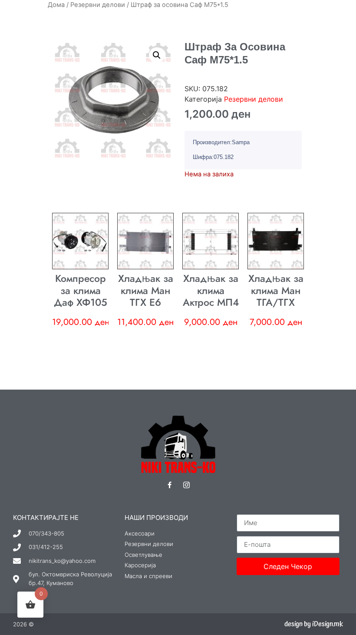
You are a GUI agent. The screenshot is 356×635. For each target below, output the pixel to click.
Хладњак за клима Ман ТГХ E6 (145, 290)
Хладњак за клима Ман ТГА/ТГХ (275, 290)
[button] (157, 55)
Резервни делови (97, 5)
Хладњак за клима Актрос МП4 (211, 290)
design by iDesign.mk (313, 624)
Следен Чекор (288, 566)
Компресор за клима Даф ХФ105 (80, 290)
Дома (56, 5)
